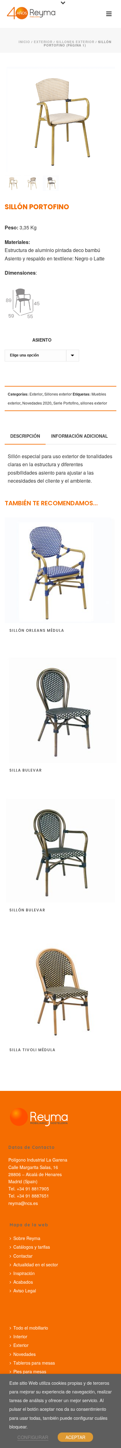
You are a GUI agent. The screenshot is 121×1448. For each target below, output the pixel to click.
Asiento (42, 340)
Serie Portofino (65, 402)
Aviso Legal (24, 1290)
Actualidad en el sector (35, 1264)
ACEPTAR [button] (75, 1437)
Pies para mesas (29, 1371)
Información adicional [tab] (79, 436)
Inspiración (24, 1273)
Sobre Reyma (26, 1238)
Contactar (23, 1256)
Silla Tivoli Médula (32, 1049)
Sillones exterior (75, 42)
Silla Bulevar (25, 770)
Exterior (43, 42)
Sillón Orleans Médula (36, 630)
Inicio (24, 42)
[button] (103, 73)
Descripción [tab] (25, 436)
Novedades (24, 1354)
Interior (20, 1336)
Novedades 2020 (37, 402)
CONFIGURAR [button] (32, 1437)
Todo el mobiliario (30, 1328)
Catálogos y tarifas (31, 1247)
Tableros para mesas (34, 1363)
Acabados (23, 1282)
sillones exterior (93, 402)
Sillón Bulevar (27, 910)
